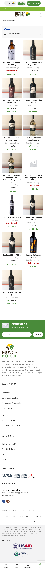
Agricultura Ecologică (11, 420)
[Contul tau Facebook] (3, 501)
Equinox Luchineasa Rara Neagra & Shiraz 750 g (33, 177)
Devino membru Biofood (12, 425)
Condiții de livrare (9, 449)
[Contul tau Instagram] (8, 501)
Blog (4, 459)
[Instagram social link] (5, 8)
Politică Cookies (10, 516)
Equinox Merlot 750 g (12, 217)
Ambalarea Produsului (12, 403)
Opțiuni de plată (9, 444)
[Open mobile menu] (3, 14)
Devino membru (32, 3)
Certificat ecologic (12, 68)
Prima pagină (6, 20)
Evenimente (7, 408)
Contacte (6, 393)
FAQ (3, 454)
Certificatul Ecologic (10, 398)
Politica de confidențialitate (30, 516)
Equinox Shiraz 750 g (12, 255)
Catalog (5, 415)
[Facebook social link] (3, 8)
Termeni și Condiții (34, 521)
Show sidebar (13, 34)
